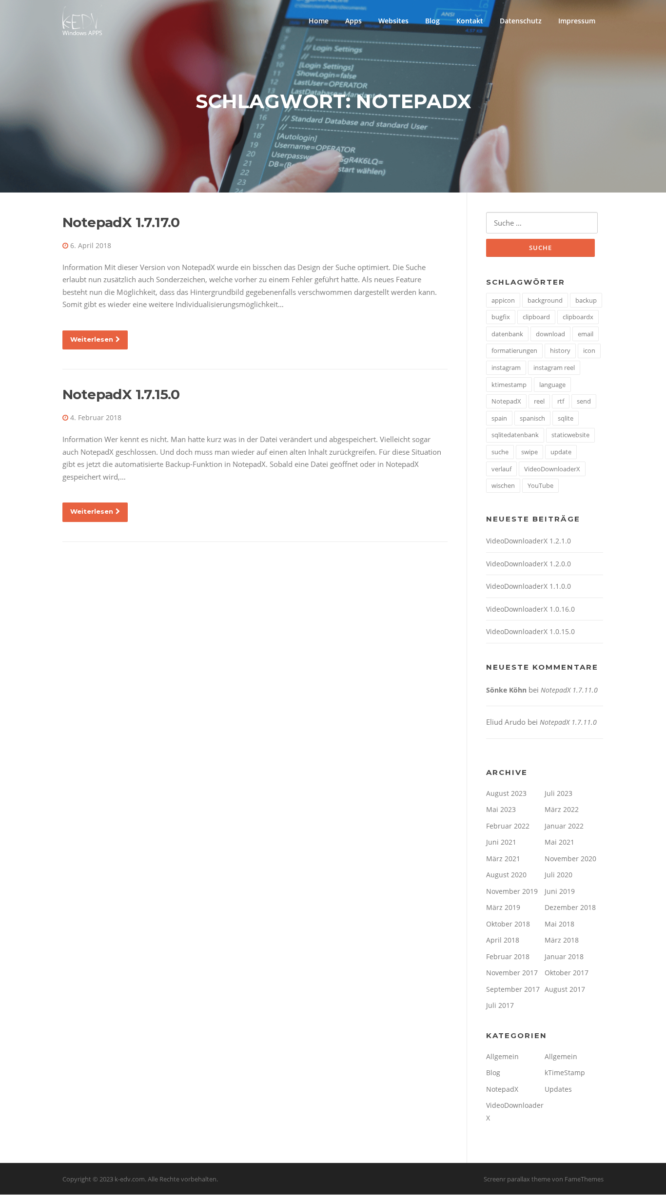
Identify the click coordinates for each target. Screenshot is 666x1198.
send (584, 401)
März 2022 (562, 809)
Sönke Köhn (506, 690)
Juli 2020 (558, 874)
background (545, 300)
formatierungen (514, 350)
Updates (558, 1089)
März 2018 (562, 940)
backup (586, 300)
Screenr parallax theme (517, 1179)
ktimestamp (509, 384)
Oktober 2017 (566, 972)
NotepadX (506, 401)
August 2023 (506, 793)
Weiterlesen (91, 339)
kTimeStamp (565, 1072)
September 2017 (513, 989)
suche (500, 451)
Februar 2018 (507, 956)
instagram (506, 367)
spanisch (532, 418)
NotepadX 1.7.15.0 (121, 394)
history (560, 350)
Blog (432, 20)
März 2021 (503, 858)
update (560, 451)
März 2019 (503, 907)
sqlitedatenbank (515, 434)
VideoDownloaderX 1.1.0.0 (528, 586)
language (552, 384)
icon (589, 350)
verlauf (501, 468)
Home (319, 20)
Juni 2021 (501, 842)
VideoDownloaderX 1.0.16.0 (530, 609)
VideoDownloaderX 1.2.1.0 (528, 540)
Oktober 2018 (508, 923)
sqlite (565, 418)
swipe (529, 451)
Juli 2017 (500, 1005)
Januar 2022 (564, 826)
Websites (393, 20)
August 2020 (506, 874)
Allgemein (502, 1056)
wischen (503, 485)
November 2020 (570, 858)
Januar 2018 (564, 956)
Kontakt (469, 20)
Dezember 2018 (570, 907)
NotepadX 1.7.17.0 (121, 222)
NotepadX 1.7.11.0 (569, 690)
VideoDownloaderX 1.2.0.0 (528, 563)
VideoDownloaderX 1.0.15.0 (530, 631)
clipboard (536, 316)
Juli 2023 (558, 793)
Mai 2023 (501, 809)
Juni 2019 (560, 891)
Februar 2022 (507, 826)
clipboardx (578, 316)
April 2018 (502, 940)
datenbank (507, 333)
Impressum (576, 20)
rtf (560, 401)
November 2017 (512, 972)
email (585, 333)
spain (499, 418)
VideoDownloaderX (552, 468)
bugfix (500, 316)
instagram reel (554, 367)
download (550, 333)
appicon (503, 300)
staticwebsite (570, 434)
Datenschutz (521, 20)
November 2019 (512, 891)
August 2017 (565, 989)
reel (539, 401)
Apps (353, 20)
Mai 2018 (559, 923)
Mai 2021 (559, 842)
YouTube (540, 485)
